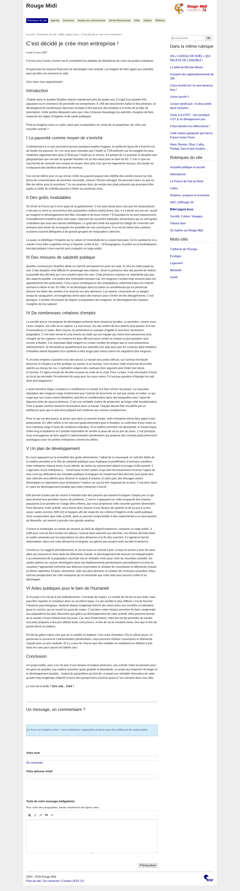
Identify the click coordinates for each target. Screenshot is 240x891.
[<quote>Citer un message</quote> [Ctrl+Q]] (46, 815)
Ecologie (175, 256)
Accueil (30, 34)
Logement (176, 263)
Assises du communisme (91, 20)
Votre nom (33, 752)
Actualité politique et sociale (187, 167)
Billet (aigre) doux (69, 34)
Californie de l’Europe (183, 249)
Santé (173, 277)
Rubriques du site (37, 20)
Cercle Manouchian (120, 20)
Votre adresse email (39, 771)
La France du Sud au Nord (186, 181)
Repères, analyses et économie (189, 195)
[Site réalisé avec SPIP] (208, 879)
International (178, 174)
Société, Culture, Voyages (186, 216)
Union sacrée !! (179, 96)
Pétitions (160, 20)
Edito (137, 20)
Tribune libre (178, 223)
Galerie (148, 20)
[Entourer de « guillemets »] (52, 815)
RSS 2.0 (78, 880)
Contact (66, 880)
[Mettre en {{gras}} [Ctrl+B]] (29, 815)
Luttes (174, 188)
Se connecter (34, 762)
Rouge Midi (41, 5)
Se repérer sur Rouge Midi (186, 230)
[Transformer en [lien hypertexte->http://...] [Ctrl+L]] (41, 815)
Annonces (68, 20)
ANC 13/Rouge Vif (181, 202)
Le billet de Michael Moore (186, 67)
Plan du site (33, 880)
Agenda (55, 20)
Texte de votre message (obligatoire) (50, 801)
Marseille (175, 270)
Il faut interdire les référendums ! (190, 126)
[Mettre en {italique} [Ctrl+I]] (35, 815)
